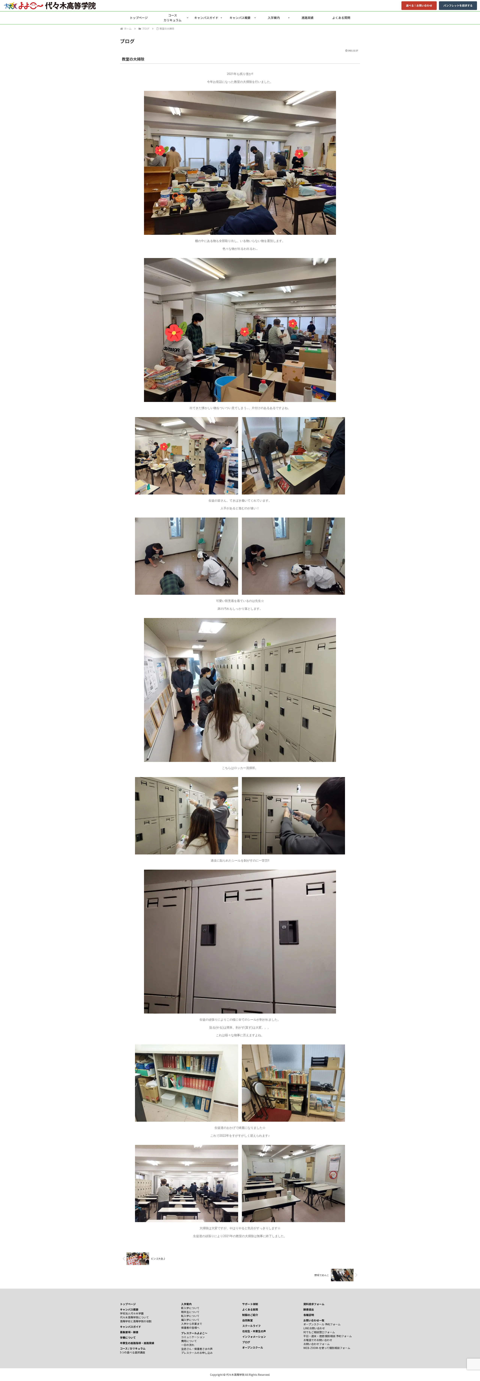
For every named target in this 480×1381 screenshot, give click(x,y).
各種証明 (308, 1315)
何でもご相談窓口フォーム (319, 1332)
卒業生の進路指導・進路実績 (137, 1343)
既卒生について (190, 1312)
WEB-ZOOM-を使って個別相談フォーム (326, 1348)
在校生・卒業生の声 (254, 1331)
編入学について (190, 1320)
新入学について (190, 1308)
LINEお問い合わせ (314, 1328)
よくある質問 (250, 1309)
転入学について (190, 1316)
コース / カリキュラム (133, 1348)
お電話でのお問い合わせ (317, 1340)
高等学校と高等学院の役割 (136, 1321)
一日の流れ (187, 1345)
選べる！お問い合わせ (419, 5)
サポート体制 (250, 1304)
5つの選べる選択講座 (132, 1352)
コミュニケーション (193, 1337)
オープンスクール (252, 1347)
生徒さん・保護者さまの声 (197, 1349)
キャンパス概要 (129, 1309)
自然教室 (247, 1320)
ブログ (246, 1342)
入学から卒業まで (191, 1324)
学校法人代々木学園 (132, 1313)
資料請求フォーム (313, 1304)
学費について (128, 1337)
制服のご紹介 (250, 1315)
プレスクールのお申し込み (197, 1353)
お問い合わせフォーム (316, 1344)
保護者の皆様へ (190, 1327)
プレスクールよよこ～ (194, 1333)
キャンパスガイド (130, 1327)
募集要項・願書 (129, 1332)
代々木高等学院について (134, 1317)
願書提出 (308, 1309)
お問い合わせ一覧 (313, 1320)
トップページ (128, 1304)
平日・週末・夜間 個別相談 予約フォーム (327, 1336)
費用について (189, 1341)
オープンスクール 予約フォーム (321, 1324)
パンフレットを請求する (457, 5)
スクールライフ (251, 1326)
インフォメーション (254, 1336)
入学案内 (186, 1304)
